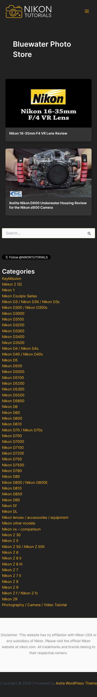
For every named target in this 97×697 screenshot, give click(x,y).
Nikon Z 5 (10, 540)
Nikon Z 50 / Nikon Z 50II (23, 546)
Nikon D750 (12, 459)
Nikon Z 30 (11, 535)
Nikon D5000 (13, 371)
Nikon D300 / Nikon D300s (25, 307)
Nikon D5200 (13, 383)
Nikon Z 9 (10, 587)
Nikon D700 (12, 436)
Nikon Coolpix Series (19, 296)
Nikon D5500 (13, 395)
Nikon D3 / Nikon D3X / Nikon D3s (31, 302)
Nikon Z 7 (10, 570)
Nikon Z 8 (10, 581)
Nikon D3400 (13, 337)
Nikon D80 (11, 476)
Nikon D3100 (13, 319)
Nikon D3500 (13, 343)
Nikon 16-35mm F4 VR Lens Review (38, 133)
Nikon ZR (9, 599)
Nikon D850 (12, 494)
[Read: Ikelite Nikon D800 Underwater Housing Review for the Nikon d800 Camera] (48, 172)
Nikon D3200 (13, 325)
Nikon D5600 (13, 401)
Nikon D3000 (13, 313)
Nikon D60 (11, 412)
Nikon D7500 (13, 465)
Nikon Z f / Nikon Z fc (20, 593)
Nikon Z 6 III (12, 564)
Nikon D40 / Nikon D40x (22, 354)
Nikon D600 (12, 418)
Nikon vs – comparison (21, 529)
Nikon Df (9, 506)
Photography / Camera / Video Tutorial (34, 605)
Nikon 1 (8, 290)
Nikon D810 (12, 488)
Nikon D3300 (13, 331)
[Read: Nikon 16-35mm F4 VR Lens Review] (48, 102)
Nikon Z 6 (10, 552)
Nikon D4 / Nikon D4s (20, 348)
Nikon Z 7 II (11, 575)
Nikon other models (18, 523)
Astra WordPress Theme (76, 683)
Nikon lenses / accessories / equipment (35, 517)
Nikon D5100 (13, 377)
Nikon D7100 (13, 447)
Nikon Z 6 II (11, 558)
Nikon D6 (10, 406)
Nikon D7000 (13, 441)
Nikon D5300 (13, 389)
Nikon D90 (11, 500)
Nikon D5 (10, 360)
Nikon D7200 (13, 453)
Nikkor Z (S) (12, 284)
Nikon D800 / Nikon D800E (25, 482)
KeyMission (11, 278)
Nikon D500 (12, 366)
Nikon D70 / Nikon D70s (22, 430)
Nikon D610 (12, 424)
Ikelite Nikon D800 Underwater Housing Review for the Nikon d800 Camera (48, 205)
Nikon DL (9, 511)
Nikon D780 (12, 471)
